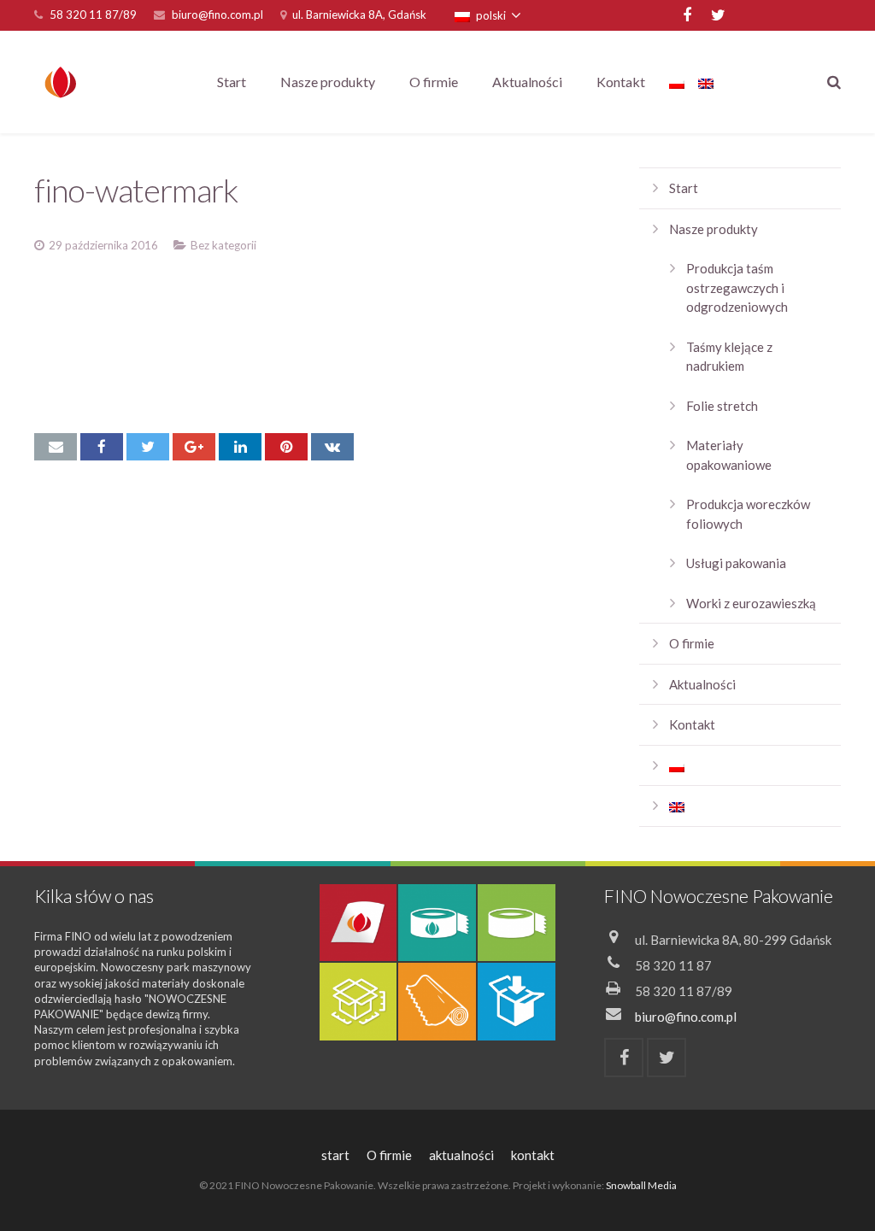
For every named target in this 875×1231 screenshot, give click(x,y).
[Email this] (55, 446)
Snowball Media (641, 1185)
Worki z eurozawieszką (751, 603)
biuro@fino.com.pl (217, 14)
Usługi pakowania (736, 563)
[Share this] (101, 446)
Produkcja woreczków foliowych (748, 513)
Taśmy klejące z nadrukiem (729, 356)
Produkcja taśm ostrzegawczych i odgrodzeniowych (737, 287)
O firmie (691, 643)
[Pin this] (286, 446)
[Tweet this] (147, 446)
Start (683, 188)
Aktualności (702, 684)
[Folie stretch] (437, 1001)
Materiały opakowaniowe (729, 454)
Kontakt (692, 724)
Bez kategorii (223, 245)
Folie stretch (722, 405)
